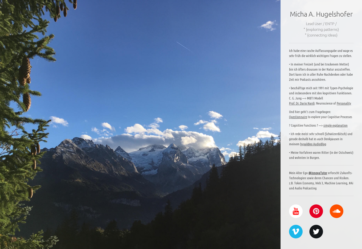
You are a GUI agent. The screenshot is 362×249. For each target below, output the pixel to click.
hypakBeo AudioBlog (313, 144)
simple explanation (335, 125)
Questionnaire (298, 117)
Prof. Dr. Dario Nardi (302, 103)
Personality (344, 103)
